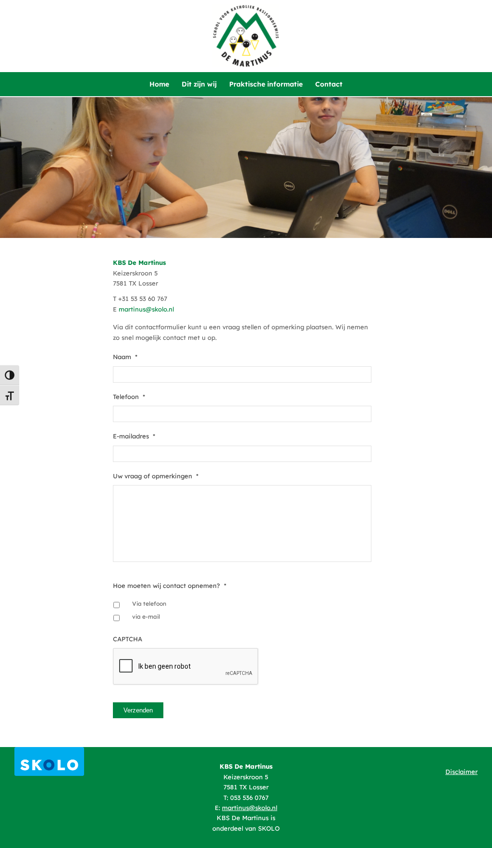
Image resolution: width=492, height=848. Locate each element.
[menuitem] (159, 84)
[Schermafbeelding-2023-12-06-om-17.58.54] (49, 761)
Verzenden (138, 710)
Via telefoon (149, 603)
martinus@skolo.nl (146, 309)
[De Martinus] (245, 36)
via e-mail (146, 616)
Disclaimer (461, 771)
